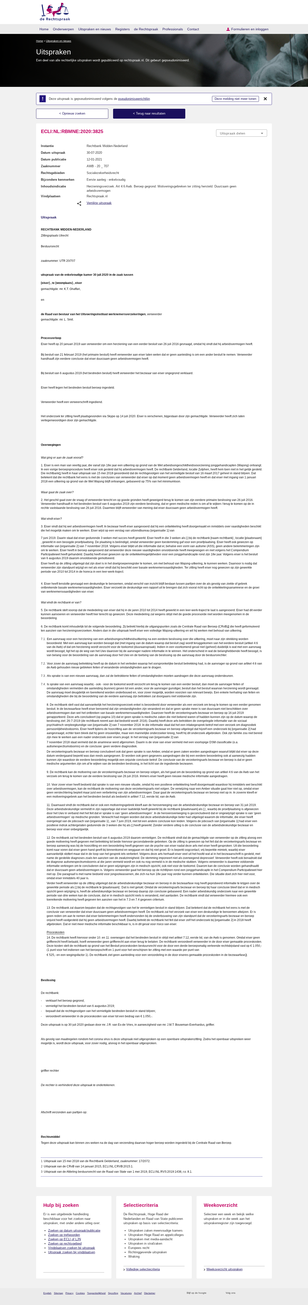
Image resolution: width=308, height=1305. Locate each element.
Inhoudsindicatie (53, 186)
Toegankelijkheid (96, 1293)
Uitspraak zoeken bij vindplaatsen (71, 1252)
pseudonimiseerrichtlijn (134, 99)
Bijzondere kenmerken (57, 179)
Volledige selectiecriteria (143, 1269)
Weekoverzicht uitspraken (224, 1269)
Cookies (80, 1293)
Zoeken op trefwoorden (64, 1235)
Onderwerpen (63, 29)
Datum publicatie (53, 159)
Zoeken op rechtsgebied (65, 1243)
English (47, 1293)
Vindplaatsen (50, 196)
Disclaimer (149, 1293)
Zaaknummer (50, 166)
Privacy (69, 1293)
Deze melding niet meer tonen (235, 99)
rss (210, 1293)
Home (44, 29)
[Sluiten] (265, 99)
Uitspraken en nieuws (94, 29)
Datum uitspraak (53, 152)
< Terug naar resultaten (149, 113)
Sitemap (58, 1293)
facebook (245, 1293)
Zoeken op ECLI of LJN (64, 1239)
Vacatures (126, 1293)
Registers (122, 29)
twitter (239, 1293)
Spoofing (113, 1293)
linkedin (258, 1293)
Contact (193, 29)
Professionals (172, 29)
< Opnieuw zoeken (72, 113)
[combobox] (241, 133)
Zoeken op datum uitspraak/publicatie (74, 1230)
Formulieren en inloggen (250, 29)
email (217, 1293)
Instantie (47, 146)
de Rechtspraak (146, 29)
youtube (264, 1293)
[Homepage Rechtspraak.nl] (53, 11)
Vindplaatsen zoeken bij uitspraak (71, 1248)
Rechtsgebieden (53, 173)
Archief (138, 1293)
